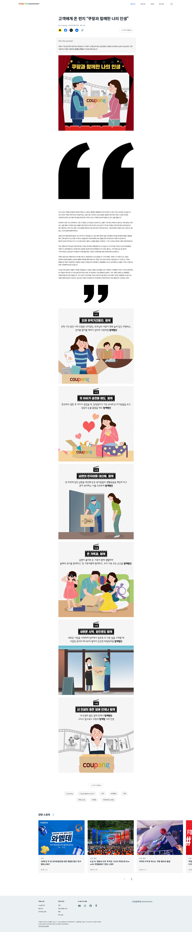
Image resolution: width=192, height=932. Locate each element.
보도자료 (142, 4)
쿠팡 (124, 793)
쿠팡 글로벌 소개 (62, 908)
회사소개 (161, 4)
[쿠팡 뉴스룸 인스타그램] (85, 905)
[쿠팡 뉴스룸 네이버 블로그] (96, 905)
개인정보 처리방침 (43, 926)
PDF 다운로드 (127, 30)
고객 (102, 793)
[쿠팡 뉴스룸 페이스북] (90, 905)
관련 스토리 (44, 814)
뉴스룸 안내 (41, 905)
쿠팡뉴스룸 (81, 800)
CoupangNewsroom (87, 793)
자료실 (152, 4)
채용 (59, 911)
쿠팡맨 (94, 800)
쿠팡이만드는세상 (108, 800)
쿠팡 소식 (132, 4)
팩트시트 (40, 908)
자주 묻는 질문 (42, 911)
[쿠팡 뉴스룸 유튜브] (79, 905)
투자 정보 (60, 915)
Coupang (69, 793)
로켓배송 (113, 793)
